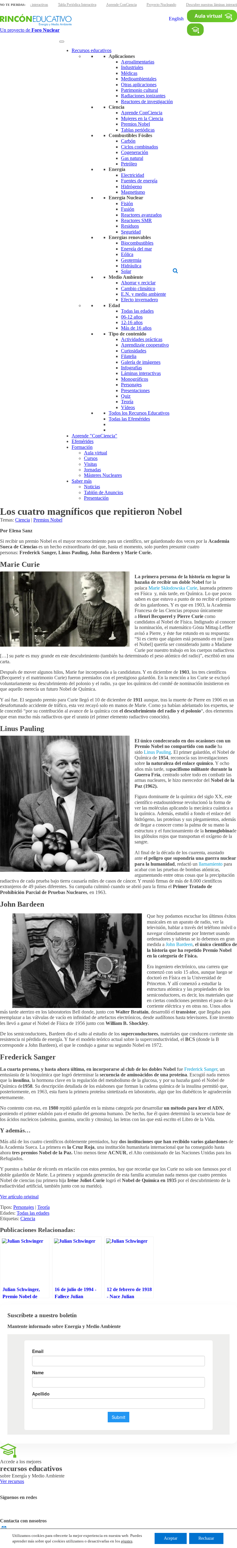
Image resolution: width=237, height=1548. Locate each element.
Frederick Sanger (200, 1069)
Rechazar (206, 1538)
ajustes (126, 1541)
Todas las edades (137, 311)
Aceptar (170, 1538)
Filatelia (128, 356)
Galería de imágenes (140, 362)
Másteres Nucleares (103, 475)
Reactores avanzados (141, 214)
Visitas (90, 464)
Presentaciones (135, 390)
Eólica (127, 254)
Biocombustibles (137, 243)
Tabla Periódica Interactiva (77, 4)
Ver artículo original (19, 1196)
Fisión (127, 203)
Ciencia (22, 519)
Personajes (131, 384)
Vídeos (128, 407)
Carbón (128, 141)
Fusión (127, 209)
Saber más (82, 481)
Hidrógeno (131, 186)
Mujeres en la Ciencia (142, 118)
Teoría (127, 401)
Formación (82, 447)
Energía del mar (136, 248)
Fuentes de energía (139, 180)
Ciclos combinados (139, 146)
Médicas (129, 73)
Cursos (91, 458)
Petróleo (129, 163)
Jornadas (92, 469)
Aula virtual (95, 452)
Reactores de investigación (147, 101)
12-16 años (132, 322)
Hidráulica (131, 265)
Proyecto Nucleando (161, 4)
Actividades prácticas (141, 339)
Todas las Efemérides (129, 418)
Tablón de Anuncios (103, 492)
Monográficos (134, 379)
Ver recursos (12, 1481)
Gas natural (132, 158)
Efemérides (83, 441)
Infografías (131, 367)
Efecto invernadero (139, 299)
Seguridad (131, 231)
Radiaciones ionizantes (143, 95)
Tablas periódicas (138, 129)
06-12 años (132, 316)
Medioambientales (138, 78)
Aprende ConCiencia (121, 4)
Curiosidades (133, 350)
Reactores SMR (136, 220)
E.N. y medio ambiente (143, 294)
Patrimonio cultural (139, 90)
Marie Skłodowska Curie (172, 588)
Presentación (96, 498)
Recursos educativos (91, 50)
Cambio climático (138, 288)
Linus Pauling (157, 752)
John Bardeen (179, 944)
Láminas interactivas (141, 373)
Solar (126, 271)
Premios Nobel (135, 124)
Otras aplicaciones (138, 84)
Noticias (92, 486)
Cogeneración (134, 152)
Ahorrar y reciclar (138, 282)
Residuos (130, 226)
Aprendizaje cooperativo (145, 344)
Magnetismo (133, 192)
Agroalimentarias (137, 61)
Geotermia (131, 260)
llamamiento (210, 864)
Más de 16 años (136, 328)
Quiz (126, 396)
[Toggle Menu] (61, 42)
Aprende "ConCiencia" (94, 435)
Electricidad (132, 175)
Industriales (132, 67)
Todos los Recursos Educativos (139, 413)
